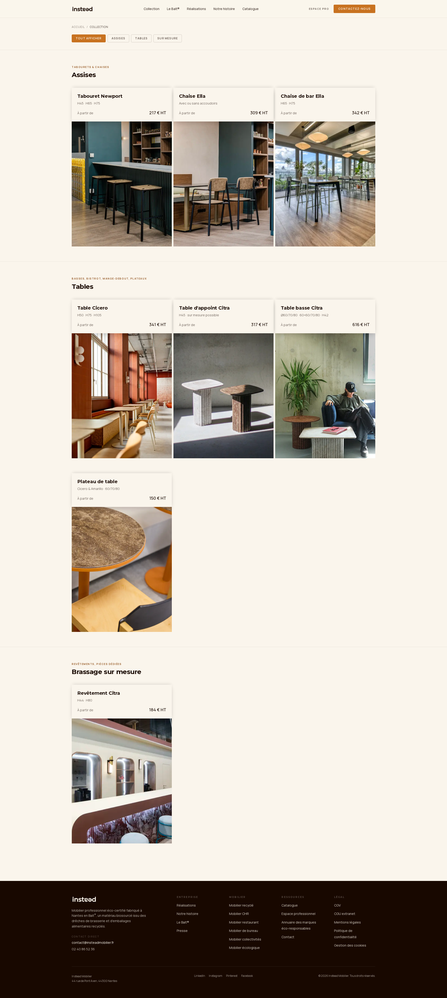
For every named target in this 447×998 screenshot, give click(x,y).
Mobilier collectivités (245, 939)
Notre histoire (224, 9)
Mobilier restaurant (244, 922)
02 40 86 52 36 (83, 949)
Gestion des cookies (350, 945)
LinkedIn (199, 976)
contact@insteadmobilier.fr (93, 942)
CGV (337, 905)
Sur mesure (167, 38)
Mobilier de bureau (243, 930)
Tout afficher (89, 38)
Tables (141, 38)
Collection (151, 9)
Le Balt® (173, 9)
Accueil (78, 27)
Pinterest (231, 976)
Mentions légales (347, 922)
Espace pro (319, 8)
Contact (287, 937)
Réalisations (196, 9)
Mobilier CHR (239, 913)
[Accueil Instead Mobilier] (82, 9)
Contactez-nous (354, 9)
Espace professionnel (298, 913)
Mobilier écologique (244, 947)
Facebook (247, 976)
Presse (182, 930)
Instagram (215, 976)
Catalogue (250, 9)
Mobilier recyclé (241, 905)
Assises (118, 38)
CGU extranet (344, 913)
